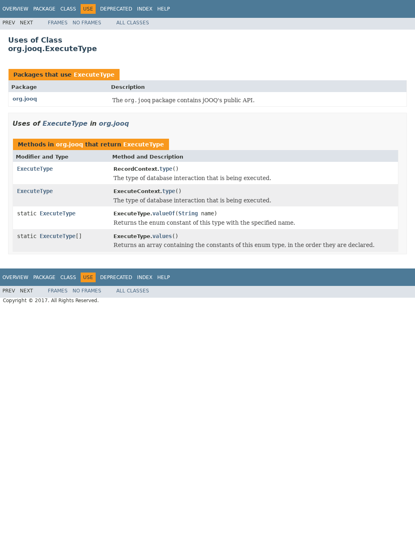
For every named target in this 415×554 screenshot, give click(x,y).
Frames (58, 23)
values (162, 236)
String (188, 213)
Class (68, 9)
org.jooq (25, 99)
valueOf (163, 213)
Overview (15, 9)
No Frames (87, 23)
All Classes (132, 23)
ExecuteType (94, 74)
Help (163, 9)
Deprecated (116, 9)
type (165, 168)
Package (44, 9)
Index (144, 9)
